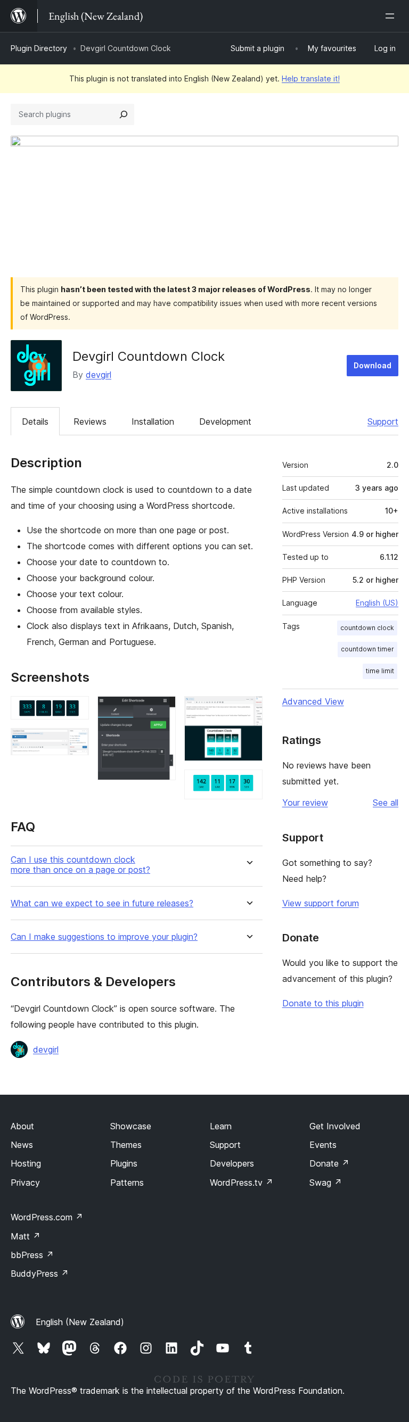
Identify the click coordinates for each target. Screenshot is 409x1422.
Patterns (127, 1182)
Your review (305, 802)
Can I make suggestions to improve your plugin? (104, 937)
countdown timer (367, 649)
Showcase (130, 1126)
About (22, 1126)
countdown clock (367, 628)
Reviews (90, 421)
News (22, 1144)
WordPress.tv (241, 1182)
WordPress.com (47, 1217)
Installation (153, 421)
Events (323, 1144)
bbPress (32, 1255)
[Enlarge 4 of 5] (248, 710)
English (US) (377, 602)
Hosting (26, 1163)
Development (225, 421)
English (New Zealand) (80, 1322)
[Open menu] (392, 16)
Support (382, 421)
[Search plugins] (123, 114)
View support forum (320, 903)
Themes (126, 1144)
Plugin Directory (39, 48)
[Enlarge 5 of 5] (248, 784)
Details (35, 421)
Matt (25, 1236)
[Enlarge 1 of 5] (74, 710)
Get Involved (335, 1126)
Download (372, 365)
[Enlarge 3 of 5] (161, 710)
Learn (221, 1126)
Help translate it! (311, 78)
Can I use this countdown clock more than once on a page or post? (80, 865)
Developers (232, 1163)
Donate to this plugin (323, 1003)
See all (385, 802)
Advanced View (313, 701)
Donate (329, 1163)
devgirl (98, 374)
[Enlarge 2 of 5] (74, 742)
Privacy (25, 1182)
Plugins (123, 1163)
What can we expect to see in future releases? (102, 903)
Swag (325, 1182)
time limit (380, 671)
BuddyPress (40, 1273)
